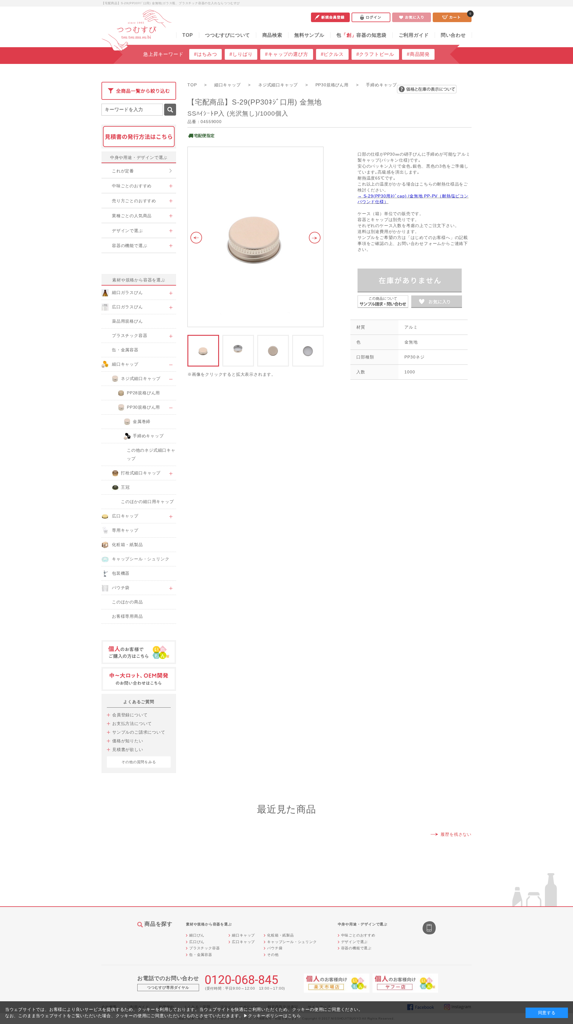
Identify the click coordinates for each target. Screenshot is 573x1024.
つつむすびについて (227, 35)
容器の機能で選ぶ (356, 948)
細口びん (196, 935)
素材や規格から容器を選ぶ (138, 280)
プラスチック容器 (204, 948)
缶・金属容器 (200, 955)
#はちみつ (205, 54)
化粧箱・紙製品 (280, 935)
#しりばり (240, 54)
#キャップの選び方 (286, 54)
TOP (187, 35)
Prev (194, 237)
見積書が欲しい (127, 749)
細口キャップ (243, 935)
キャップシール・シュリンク (292, 942)
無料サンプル (309, 35)
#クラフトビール (375, 54)
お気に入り (411, 17)
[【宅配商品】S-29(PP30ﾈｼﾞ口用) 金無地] (255, 237)
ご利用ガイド (414, 35)
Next (316, 237)
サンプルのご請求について (138, 732)
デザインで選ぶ (354, 942)
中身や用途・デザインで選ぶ (138, 157)
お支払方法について (132, 723)
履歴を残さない (456, 834)
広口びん (196, 942)
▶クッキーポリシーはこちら (272, 1015)
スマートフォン (430, 928)
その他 (272, 955)
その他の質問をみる (138, 762)
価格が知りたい (127, 740)
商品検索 (272, 35)
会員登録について (129, 714)
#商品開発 (418, 54)
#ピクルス (332, 54)
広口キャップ (243, 942)
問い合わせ (453, 35)
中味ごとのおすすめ (358, 935)
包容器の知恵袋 (361, 35)
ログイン (371, 17)
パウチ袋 (274, 948)
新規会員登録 (330, 17)
